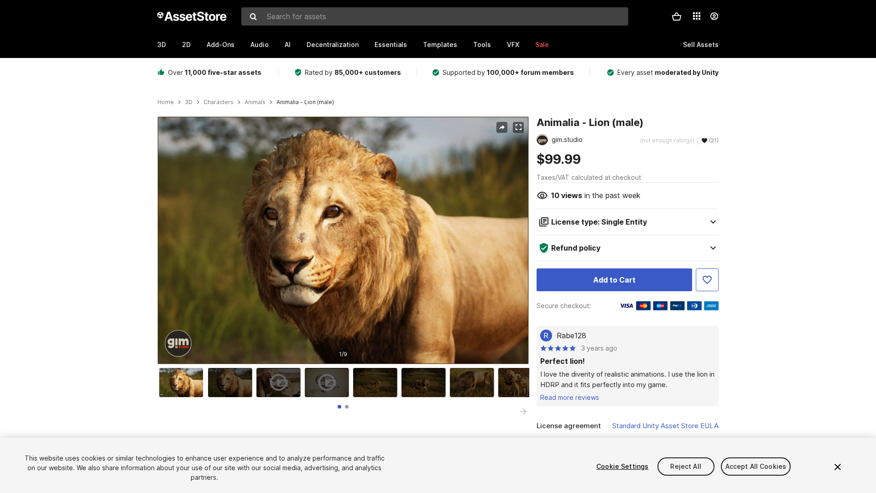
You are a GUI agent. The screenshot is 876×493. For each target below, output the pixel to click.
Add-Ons (221, 44)
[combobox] (434, 16)
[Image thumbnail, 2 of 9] (232, 382)
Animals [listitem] (255, 102)
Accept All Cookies (756, 466)
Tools (482, 44)
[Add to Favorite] (707, 279)
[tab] (339, 407)
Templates (440, 44)
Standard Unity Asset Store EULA (665, 425)
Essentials (391, 44)
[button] (676, 16)
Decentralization (333, 44)
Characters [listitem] (218, 102)
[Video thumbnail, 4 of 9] (329, 382)
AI (288, 44)
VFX (513, 44)
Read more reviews (569, 397)
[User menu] (714, 16)
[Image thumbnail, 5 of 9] (377, 382)
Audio (259, 44)
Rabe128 (571, 335)
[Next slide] (523, 411)
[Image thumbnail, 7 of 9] (474, 382)
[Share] (501, 127)
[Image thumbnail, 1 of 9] (183, 382)
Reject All (685, 466)
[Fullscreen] (518, 127)
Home (165, 102)
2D (186, 44)
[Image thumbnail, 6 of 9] (426, 382)
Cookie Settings (622, 466)
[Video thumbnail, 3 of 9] (280, 382)
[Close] (837, 467)
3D (161, 44)
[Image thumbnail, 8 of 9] (522, 382)
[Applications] (696, 15)
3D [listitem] (189, 102)
